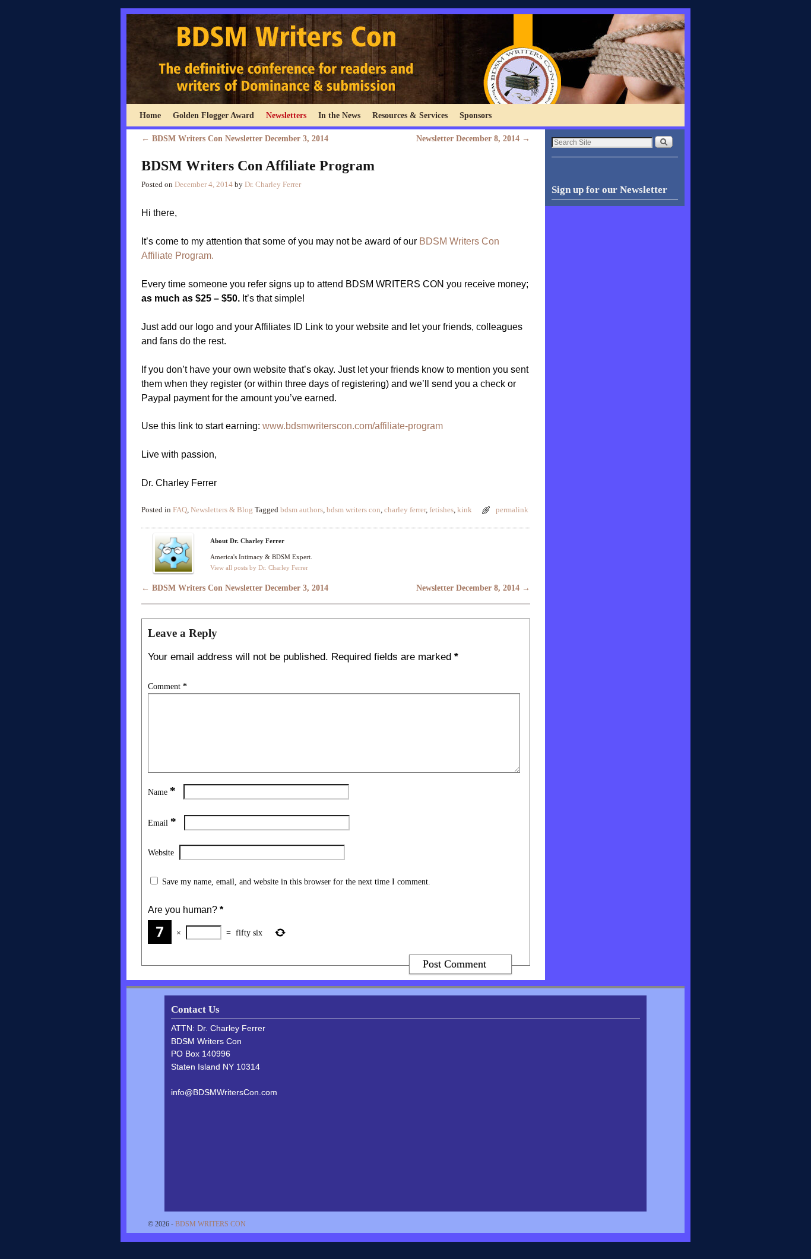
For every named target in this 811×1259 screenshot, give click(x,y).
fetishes (441, 510)
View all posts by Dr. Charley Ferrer (259, 567)
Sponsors (476, 115)
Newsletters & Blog (222, 510)
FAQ (180, 510)
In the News (339, 115)
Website (161, 852)
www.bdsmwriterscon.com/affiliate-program (352, 426)
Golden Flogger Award (213, 115)
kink (464, 510)
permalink (512, 510)
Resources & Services (410, 115)
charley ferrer (405, 510)
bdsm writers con (354, 510)
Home (150, 115)
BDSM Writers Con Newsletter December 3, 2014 (234, 138)
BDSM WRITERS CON (210, 1224)
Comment (167, 686)
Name (162, 792)
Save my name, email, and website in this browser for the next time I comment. (296, 881)
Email (162, 822)
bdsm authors (301, 510)
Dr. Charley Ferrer (273, 184)
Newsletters (286, 115)
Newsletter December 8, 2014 (473, 138)
